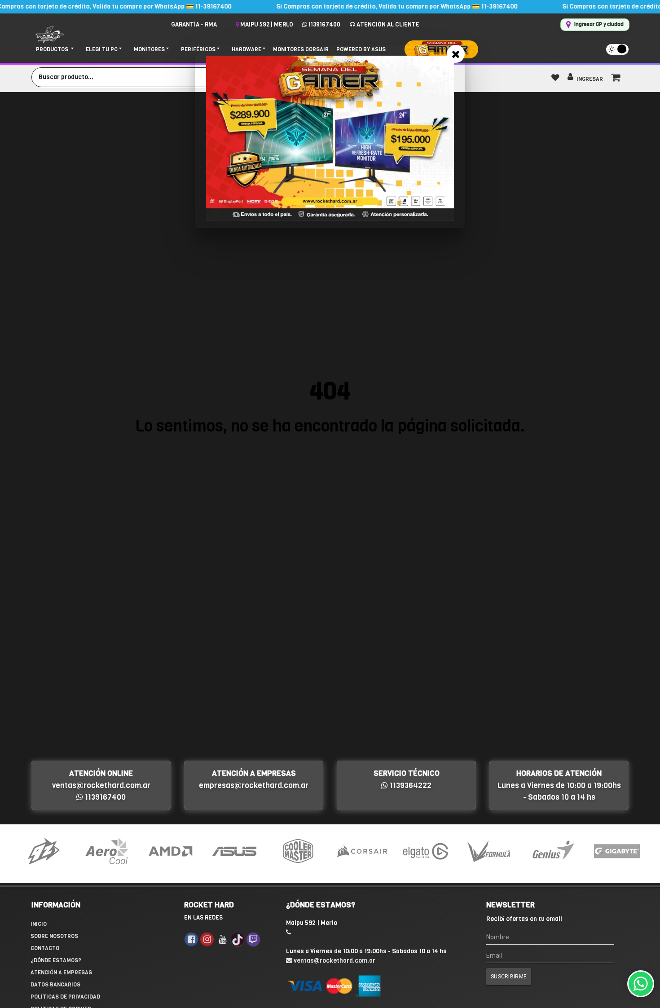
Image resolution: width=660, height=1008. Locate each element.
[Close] (456, 54)
